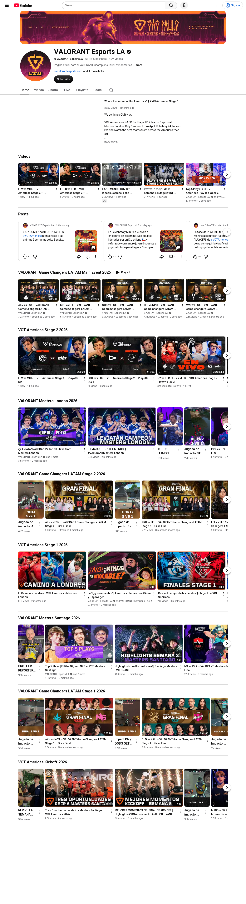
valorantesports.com (69, 71)
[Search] (171, 5)
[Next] (227, 174)
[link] (60, 242)
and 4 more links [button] (93, 71)
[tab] (24, 90)
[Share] (79, 256)
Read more (111, 141)
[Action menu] (96, 256)
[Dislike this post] (35, 257)
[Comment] (88, 256)
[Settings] (217, 5)
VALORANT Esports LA (30, 313)
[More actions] (57, 190)
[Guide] (7, 5)
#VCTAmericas (32, 235)
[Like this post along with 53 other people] (110, 257)
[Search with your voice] (184, 5)
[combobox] (114, 5)
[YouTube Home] (22, 5)
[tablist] (123, 90)
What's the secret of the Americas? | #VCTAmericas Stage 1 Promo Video (142, 101)
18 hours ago (63, 225)
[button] (111, 141)
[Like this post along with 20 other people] (25, 257)
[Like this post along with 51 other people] (195, 257)
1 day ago (146, 225)
